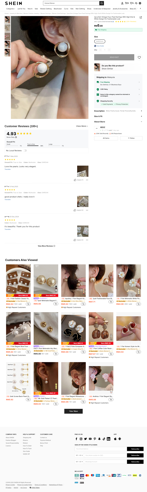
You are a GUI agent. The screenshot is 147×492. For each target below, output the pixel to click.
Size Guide (26, 451)
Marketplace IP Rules (55, 485)
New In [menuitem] (30, 9)
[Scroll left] (137, 8)
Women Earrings (45, 13)
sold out (114, 57)
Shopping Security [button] (106, 101)
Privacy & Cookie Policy (24, 485)
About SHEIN (10, 437)
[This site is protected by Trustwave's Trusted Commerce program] (76, 482)
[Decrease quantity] (100, 49)
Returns (25, 440)
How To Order (27, 446)
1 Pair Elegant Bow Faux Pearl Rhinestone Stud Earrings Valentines (19, 346)
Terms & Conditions (41, 485)
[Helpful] (75, 180)
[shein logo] (13, 3)
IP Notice (8, 487)
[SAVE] (139, 57)
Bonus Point (44, 443)
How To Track (27, 448)
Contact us (43, 437)
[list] (93, 439)
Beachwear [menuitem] (58, 9)
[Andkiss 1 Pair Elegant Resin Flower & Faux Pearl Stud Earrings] (101, 378)
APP (115, 434)
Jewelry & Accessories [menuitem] (120, 9)
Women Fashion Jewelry (31, 13)
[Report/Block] (87, 180)
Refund (25, 443)
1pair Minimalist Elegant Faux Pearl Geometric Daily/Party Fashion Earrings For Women (46, 301)
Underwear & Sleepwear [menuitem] (102, 9)
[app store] (115, 440)
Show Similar (107, 69)
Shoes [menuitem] (89, 9)
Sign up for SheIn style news (86, 445)
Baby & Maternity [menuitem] (136, 9)
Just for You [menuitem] (21, 9)
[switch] (25, 150)
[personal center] (122, 3)
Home (6, 13)
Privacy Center (10, 485)
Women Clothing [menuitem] (46, 9)
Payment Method (45, 440)
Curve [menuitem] (66, 9)
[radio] (99, 41)
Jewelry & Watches (16, 13)
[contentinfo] (109, 477)
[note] (18, 295)
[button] (136, 3)
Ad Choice (23, 487)
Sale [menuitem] (36, 9)
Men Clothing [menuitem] (80, 9)
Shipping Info (27, 437)
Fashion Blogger (11, 440)
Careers (8, 446)
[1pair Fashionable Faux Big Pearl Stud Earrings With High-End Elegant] (101, 280)
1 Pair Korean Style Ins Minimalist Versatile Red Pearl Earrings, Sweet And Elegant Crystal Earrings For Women (129, 346)
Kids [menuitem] (72, 9)
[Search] (101, 3)
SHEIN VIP (26, 454)
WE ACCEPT (79, 471)
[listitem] (18, 286)
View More (73, 411)
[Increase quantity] (109, 49)
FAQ (41, 446)
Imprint (16, 487)
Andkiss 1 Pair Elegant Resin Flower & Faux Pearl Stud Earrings (101, 396)
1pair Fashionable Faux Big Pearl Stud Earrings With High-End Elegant (101, 298)
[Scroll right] (140, 8)
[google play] (119, 440)
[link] (127, 3)
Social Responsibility (12, 443)
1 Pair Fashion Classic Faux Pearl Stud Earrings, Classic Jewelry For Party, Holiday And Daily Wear (19, 298)
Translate (8, 169)
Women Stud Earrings (59, 13)
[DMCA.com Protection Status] (82, 482)
